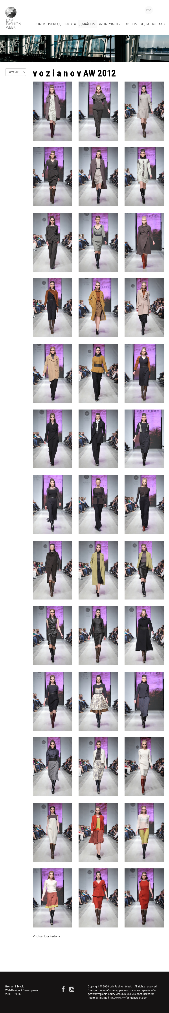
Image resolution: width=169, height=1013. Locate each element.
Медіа (145, 24)
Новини (40, 24)
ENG (148, 10)
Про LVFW (70, 24)
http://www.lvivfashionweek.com (127, 997)
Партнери (131, 24)
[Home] (13, 18)
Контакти (158, 24)
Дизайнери (87, 24)
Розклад (54, 24)
